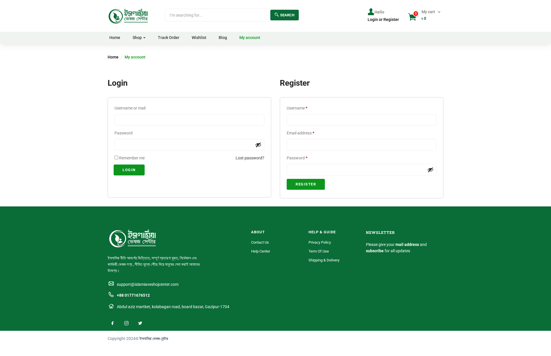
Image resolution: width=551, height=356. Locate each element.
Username (305, 107)
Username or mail (130, 108)
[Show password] (258, 145)
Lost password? (250, 158)
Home (114, 37)
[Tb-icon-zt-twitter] (140, 323)
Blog (223, 37)
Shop (137, 37)
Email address (308, 132)
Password (124, 133)
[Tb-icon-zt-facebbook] (112, 323)
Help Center (260, 251)
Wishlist (199, 37)
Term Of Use (319, 251)
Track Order (168, 37)
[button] (425, 15)
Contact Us (260, 242)
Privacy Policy (320, 242)
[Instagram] (126, 323)
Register (306, 184)
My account (249, 37)
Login (129, 170)
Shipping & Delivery (324, 260)
